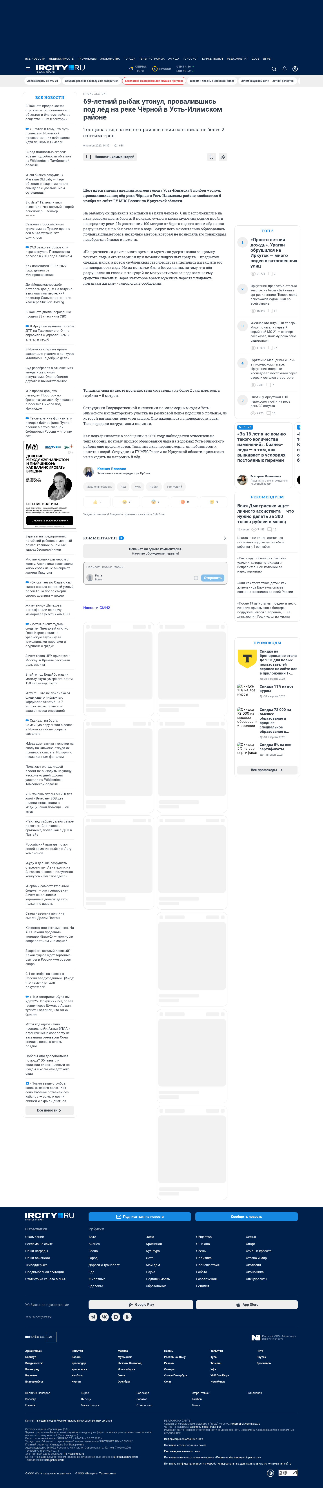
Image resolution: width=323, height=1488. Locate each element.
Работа (201, 1209)
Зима (150, 1174)
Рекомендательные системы (182, 1388)
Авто (92, 1174)
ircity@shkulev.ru (74, 1390)
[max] (115, 1253)
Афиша (173, 58)
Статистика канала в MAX (45, 1216)
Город (93, 1195)
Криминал (154, 1181)
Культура (153, 1188)
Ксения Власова (111, 469)
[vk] (104, 1253)
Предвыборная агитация (44, 1209)
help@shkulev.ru (54, 1396)
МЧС (138, 486)
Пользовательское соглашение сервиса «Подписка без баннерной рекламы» (212, 1394)
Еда (91, 1209)
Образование (156, 1223)
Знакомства (110, 58)
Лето (150, 1195)
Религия (202, 1223)
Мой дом (153, 1202)
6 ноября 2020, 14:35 (96, 145)
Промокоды (87, 58)
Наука (150, 1209)
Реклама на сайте (39, 1181)
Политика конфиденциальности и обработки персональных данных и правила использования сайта (227, 1400)
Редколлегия (238, 58)
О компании (34, 1174)
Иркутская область (99, 486)
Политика (204, 1195)
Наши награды (36, 1188)
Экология (253, 1202)
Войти (99, 579)
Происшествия (208, 1202)
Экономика (255, 1209)
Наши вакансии (37, 1195)
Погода (129, 58)
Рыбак (154, 486)
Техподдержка (36, 1202)
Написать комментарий (114, 157)
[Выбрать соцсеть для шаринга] (223, 157)
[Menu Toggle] (28, 69)
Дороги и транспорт (104, 1202)
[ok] (127, 1253)
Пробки (162, 69)
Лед (123, 486)
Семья (251, 1174)
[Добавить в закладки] (211, 157)
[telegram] (93, 1253)
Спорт (250, 1181)
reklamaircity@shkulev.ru (245, 1360)
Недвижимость (61, 58)
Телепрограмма (152, 58)
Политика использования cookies (185, 1382)
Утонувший (174, 486)
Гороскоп (191, 58)
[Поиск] (274, 69)
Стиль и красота (258, 1188)
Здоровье (96, 1223)
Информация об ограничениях (183, 1375)
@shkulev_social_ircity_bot (205, 1363)
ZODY (255, 58)
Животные (97, 1216)
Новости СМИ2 (96, 607)
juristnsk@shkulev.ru (125, 1393)
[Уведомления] (284, 69)
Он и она (203, 1181)
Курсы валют (212, 58)
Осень (201, 1188)
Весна (93, 1188)
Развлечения (206, 1216)
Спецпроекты (256, 1216)
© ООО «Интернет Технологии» (95, 1410)
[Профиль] (295, 69)
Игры (267, 58)
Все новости (35, 58)
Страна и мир (256, 1195)
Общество (204, 1174)
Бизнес (94, 1181)
